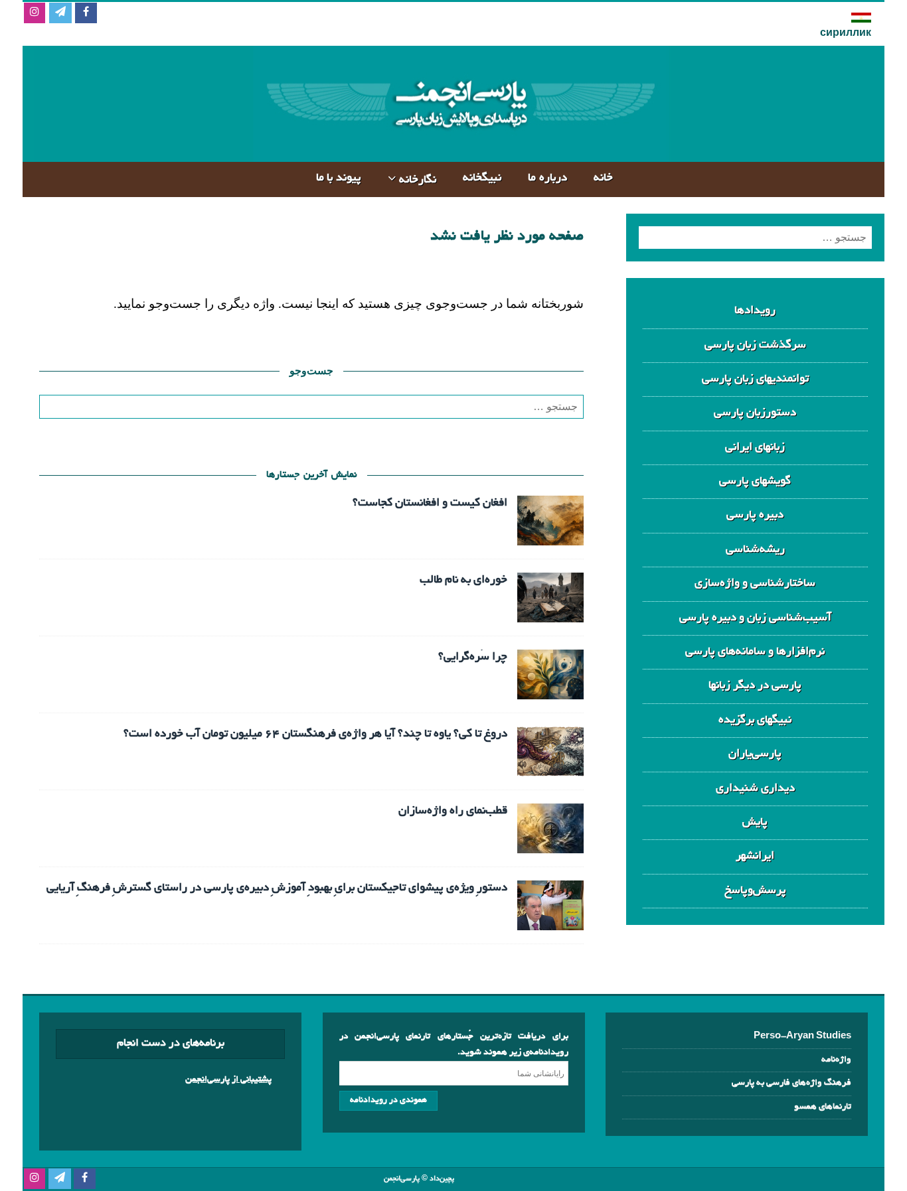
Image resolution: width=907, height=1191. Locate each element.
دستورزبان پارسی (755, 413)
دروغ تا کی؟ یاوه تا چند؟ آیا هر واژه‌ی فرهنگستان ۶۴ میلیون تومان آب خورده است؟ (315, 734)
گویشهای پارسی (755, 481)
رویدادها (755, 311)
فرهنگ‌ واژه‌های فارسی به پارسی (791, 1083)
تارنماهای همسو (822, 1107)
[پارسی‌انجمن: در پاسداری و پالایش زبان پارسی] (459, 151)
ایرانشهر (755, 856)
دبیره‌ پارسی (754, 515)
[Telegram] (60, 13)
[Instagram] (34, 13)
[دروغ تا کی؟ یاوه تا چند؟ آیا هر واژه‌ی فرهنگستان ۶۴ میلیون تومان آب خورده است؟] (550, 765)
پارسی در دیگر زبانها (754, 685)
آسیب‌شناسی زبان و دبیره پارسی (755, 618)
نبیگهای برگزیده (754, 720)
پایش (755, 822)
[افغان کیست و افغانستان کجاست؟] (550, 534)
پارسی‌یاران (755, 754)
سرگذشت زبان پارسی (755, 345)
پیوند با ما (338, 178)
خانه (603, 178)
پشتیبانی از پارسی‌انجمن (228, 1080)
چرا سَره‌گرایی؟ (472, 657)
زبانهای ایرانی (755, 447)
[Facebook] (86, 13)
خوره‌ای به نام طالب (463, 580)
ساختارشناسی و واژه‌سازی (755, 583)
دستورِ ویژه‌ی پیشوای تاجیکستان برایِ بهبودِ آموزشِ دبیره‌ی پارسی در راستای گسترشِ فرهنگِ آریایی (276, 888)
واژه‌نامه (836, 1060)
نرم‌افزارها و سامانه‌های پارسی (755, 652)
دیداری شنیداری (755, 788)
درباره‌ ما (547, 178)
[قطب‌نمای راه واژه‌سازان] (550, 842)
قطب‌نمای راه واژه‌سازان (452, 811)
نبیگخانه (482, 178)
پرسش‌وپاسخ (755, 890)
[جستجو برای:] (311, 407)
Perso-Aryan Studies (802, 1037)
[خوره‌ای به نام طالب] (550, 611)
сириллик (845, 34)
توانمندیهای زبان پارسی (755, 379)
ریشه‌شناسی (755, 549)
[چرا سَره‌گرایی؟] (550, 688)
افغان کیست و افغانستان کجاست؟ (430, 503)
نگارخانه (417, 180)
